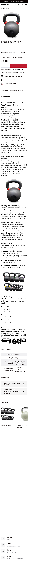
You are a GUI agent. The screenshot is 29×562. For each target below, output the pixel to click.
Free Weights (14, 72)
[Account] (18, 4)
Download (20, 90)
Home (9, 72)
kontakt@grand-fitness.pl (18, 1)
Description (5, 90)
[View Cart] (22, 4)
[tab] (12, 37)
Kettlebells (21, 72)
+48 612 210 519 (7, 1)
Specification (13, 90)
